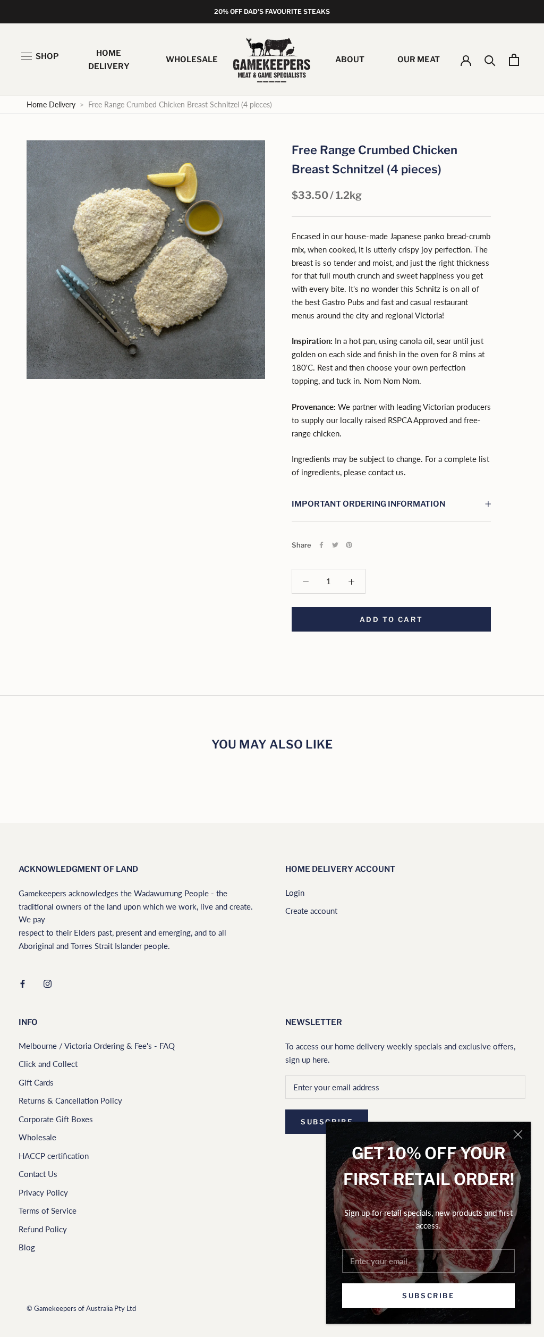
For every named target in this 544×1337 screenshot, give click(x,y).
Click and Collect (48, 1064)
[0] (514, 60)
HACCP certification (54, 1156)
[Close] (518, 1134)
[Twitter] (335, 545)
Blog (27, 1247)
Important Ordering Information (368, 504)
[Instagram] (48, 982)
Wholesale (37, 1137)
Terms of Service (47, 1210)
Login (294, 892)
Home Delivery (51, 104)
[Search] (490, 59)
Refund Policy (43, 1229)
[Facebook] (321, 545)
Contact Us (38, 1174)
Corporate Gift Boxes (56, 1119)
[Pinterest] (349, 545)
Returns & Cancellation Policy (70, 1100)
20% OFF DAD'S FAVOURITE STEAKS (272, 11)
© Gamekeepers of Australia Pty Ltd (81, 1308)
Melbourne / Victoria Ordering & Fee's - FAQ (97, 1045)
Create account (311, 910)
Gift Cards (36, 1082)
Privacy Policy (43, 1192)
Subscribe (428, 1295)
